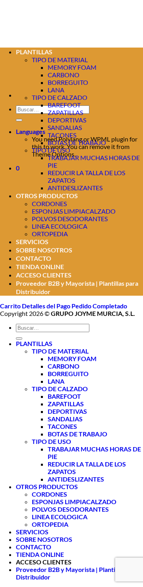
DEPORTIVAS (67, 120)
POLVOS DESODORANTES (70, 218)
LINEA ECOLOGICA (59, 226)
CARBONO (63, 366)
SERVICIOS (32, 241)
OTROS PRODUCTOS (47, 195)
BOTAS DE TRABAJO (77, 142)
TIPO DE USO (51, 150)
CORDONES (49, 203)
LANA (56, 90)
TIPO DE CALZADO (59, 97)
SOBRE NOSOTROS (44, 250)
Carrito (11, 306)
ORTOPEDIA (50, 233)
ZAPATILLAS (65, 112)
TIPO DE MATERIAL (60, 351)
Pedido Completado (99, 306)
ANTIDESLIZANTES (75, 187)
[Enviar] (19, 120)
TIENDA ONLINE (40, 266)
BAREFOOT (64, 105)
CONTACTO (33, 258)
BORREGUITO (68, 82)
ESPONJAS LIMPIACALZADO (74, 211)
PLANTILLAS (34, 343)
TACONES (62, 135)
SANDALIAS (65, 127)
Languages (30, 131)
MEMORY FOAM (72, 67)
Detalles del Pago (47, 306)
